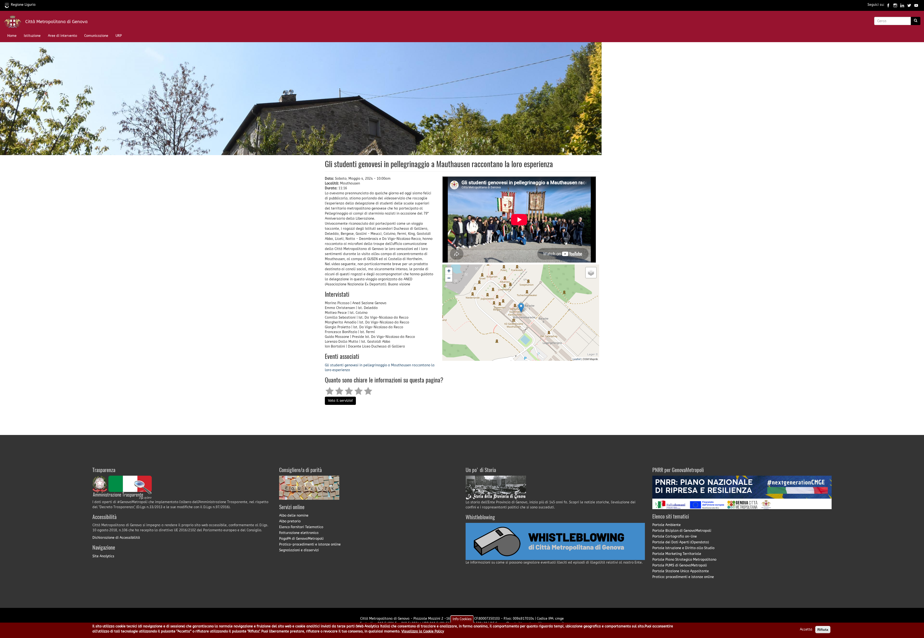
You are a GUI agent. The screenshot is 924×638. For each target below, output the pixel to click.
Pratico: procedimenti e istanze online (683, 577)
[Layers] (591, 272)
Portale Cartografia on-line (674, 536)
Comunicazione (96, 36)
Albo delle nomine (293, 515)
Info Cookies (462, 619)
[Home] (14, 23)
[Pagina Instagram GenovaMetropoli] (895, 5)
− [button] (448, 278)
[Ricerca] (915, 21)
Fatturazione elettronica (299, 533)
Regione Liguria (23, 5)
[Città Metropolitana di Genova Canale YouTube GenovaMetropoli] (916, 5)
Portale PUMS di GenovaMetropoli (679, 565)
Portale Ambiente (666, 525)
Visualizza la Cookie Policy (422, 631)
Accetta (806, 629)
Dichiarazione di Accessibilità (116, 538)
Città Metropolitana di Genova (56, 21)
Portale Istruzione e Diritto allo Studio (683, 548)
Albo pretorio (290, 521)
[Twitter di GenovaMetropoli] (909, 5)
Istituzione (32, 36)
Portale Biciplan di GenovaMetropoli (681, 531)
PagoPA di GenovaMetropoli (301, 539)
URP (119, 36)
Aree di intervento (62, 36)
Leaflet (577, 359)
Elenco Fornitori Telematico (301, 527)
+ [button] (448, 271)
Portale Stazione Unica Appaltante (680, 571)
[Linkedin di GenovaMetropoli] (902, 5)
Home (12, 36)
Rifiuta (822, 629)
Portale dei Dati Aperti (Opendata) (680, 542)
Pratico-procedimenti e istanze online (310, 544)
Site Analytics (103, 556)
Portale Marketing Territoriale (676, 554)
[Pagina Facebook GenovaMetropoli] (888, 5)
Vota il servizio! (340, 401)
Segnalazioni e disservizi (299, 550)
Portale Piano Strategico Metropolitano (684, 560)
